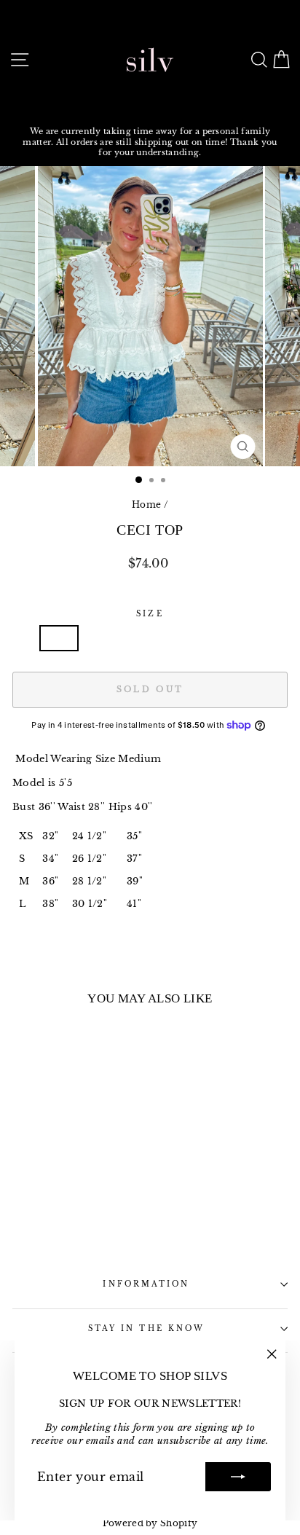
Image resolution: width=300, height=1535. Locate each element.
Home (146, 504)
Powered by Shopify (150, 1523)
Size (149, 614)
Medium (170, 637)
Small (108, 637)
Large (234, 637)
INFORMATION (146, 1284)
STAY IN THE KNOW (146, 1328)
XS (59, 637)
